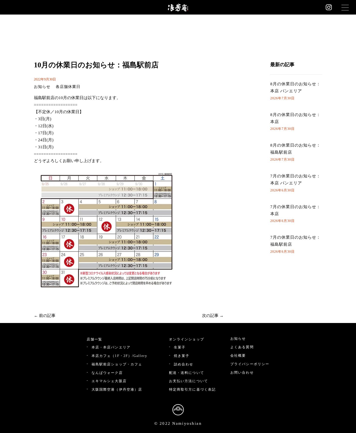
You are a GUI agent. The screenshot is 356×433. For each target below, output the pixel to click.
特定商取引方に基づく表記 (192, 389)
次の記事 (210, 315)
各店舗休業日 (68, 87)
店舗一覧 (94, 339)
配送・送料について (186, 373)
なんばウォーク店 (107, 373)
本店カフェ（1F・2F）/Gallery (119, 356)
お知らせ (42, 87)
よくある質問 (242, 347)
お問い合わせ (242, 372)
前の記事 (47, 315)
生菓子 (180, 347)
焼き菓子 (181, 356)
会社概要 (238, 355)
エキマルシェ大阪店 (109, 381)
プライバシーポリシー (249, 364)
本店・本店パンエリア (111, 347)
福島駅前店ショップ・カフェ (117, 364)
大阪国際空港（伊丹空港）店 (117, 389)
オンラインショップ (186, 339)
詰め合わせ (183, 364)
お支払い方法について (188, 381)
